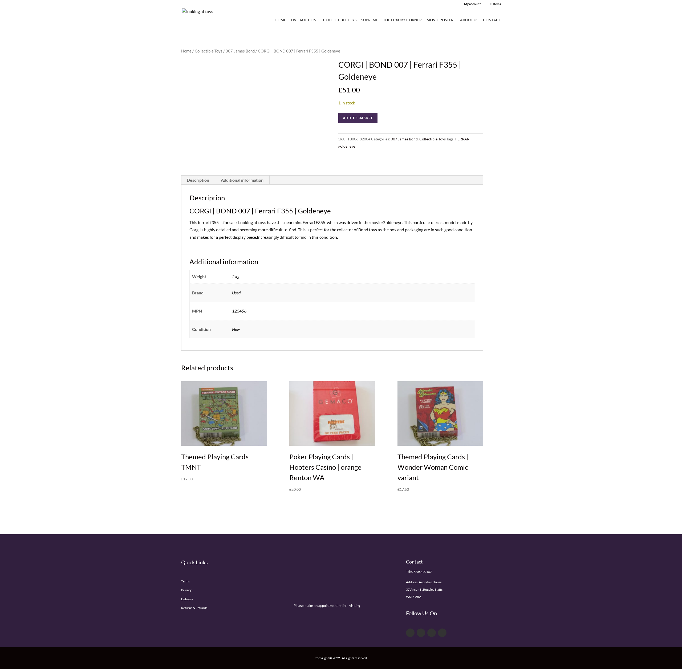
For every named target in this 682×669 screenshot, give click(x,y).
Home (280, 20)
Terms (185, 581)
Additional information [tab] (242, 180)
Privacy (186, 590)
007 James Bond (240, 50)
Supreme (369, 20)
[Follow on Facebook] (410, 633)
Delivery (187, 599)
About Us (469, 20)
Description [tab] (198, 180)
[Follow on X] (421, 633)
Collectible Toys (339, 20)
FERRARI (462, 139)
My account (472, 4)
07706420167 (421, 572)
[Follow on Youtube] (431, 633)
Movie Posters (441, 20)
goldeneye (346, 146)
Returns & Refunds (194, 608)
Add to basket (358, 118)
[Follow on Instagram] (442, 633)
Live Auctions (304, 20)
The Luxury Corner (402, 20)
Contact (492, 20)
